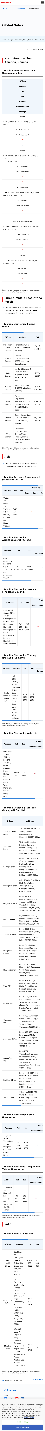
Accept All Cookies (22, 1427)
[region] (22, 1414)
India (42, 40)
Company (11, 1390)
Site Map (39, 1380)
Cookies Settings (22, 1422)
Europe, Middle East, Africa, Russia (20, 40)
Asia (36, 40)
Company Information (16, 8)
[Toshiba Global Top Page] (6, 2)
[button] (42, 2)
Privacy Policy (29, 1417)
